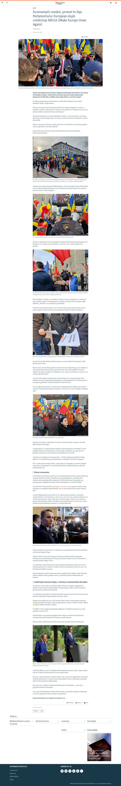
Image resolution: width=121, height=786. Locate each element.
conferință (78, 685)
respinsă (68, 677)
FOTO (63, 730)
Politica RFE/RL (14, 776)
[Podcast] (115, 3)
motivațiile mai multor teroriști (62, 486)
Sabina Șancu (36, 29)
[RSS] (73, 771)
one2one (65, 721)
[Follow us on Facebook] (62, 771)
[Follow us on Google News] (77, 771)
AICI (64, 698)
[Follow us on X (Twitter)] (81, 771)
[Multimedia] (110, 3)
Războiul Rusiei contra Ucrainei (20, 722)
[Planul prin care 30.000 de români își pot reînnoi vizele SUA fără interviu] (99, 747)
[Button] (84, 37)
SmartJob (91, 721)
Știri (34, 8)
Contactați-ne (13, 770)
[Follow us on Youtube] (65, 771)
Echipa (12, 779)
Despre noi (13, 773)
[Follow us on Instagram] (69, 771)
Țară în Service (42, 721)
